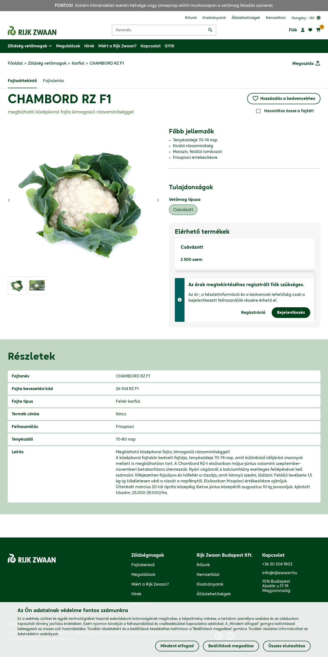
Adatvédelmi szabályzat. (38, 634)
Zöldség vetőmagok (47, 63)
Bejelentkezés (291, 313)
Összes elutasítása (286, 646)
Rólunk (203, 565)
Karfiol (78, 63)
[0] (318, 30)
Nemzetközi (208, 575)
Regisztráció (253, 313)
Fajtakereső (143, 565)
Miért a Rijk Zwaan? (150, 584)
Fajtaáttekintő (22, 81)
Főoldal (15, 63)
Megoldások (143, 575)
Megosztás (303, 64)
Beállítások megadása (231, 646)
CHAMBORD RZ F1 (59, 100)
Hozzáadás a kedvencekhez (287, 99)
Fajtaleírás (53, 81)
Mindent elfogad (177, 646)
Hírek (136, 594)
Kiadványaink (210, 584)
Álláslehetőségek (214, 594)
